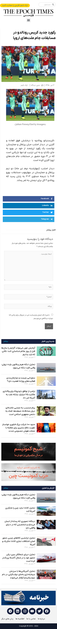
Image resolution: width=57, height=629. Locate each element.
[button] (28, 20)
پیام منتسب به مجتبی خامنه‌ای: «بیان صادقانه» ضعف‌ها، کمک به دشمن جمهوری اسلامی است (20, 411)
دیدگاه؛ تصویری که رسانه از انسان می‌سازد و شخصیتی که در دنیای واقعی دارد (20, 524)
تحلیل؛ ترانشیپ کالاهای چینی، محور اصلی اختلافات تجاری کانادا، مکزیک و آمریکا (18, 541)
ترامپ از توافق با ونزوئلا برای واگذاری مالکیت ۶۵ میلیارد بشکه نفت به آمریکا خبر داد (19, 394)
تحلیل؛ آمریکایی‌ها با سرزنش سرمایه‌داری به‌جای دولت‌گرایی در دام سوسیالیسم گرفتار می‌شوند (18, 574)
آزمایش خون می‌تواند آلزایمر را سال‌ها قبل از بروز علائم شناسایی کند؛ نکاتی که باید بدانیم (18, 351)
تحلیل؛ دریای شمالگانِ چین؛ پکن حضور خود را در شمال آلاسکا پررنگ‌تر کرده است (18, 558)
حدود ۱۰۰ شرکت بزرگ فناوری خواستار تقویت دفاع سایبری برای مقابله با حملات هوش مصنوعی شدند (18, 428)
